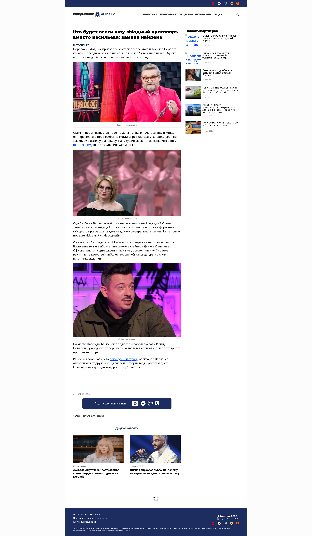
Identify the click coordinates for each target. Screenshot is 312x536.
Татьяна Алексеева (93, 415)
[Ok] (237, 3)
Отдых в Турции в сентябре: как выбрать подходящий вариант (219, 38)
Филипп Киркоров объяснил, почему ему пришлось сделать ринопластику (154, 471)
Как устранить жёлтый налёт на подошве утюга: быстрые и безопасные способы (220, 90)
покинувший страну (124, 359)
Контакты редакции (84, 522)
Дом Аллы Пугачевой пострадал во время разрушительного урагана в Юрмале (96, 473)
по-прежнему (83, 145)
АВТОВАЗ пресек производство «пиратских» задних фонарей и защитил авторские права (219, 108)
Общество (186, 14)
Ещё (217, 14)
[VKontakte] (213, 3)
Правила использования (87, 514)
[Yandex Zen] (231, 3)
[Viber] (225, 3)
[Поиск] (237, 14)
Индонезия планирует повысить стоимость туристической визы (215, 55)
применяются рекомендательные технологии (110, 528)
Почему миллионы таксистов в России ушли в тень (220, 124)
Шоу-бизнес (203, 14)
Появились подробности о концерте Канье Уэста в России (218, 73)
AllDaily (94, 14)
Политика (150, 14)
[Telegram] (219, 3)
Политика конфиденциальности (91, 518)
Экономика (168, 14)
